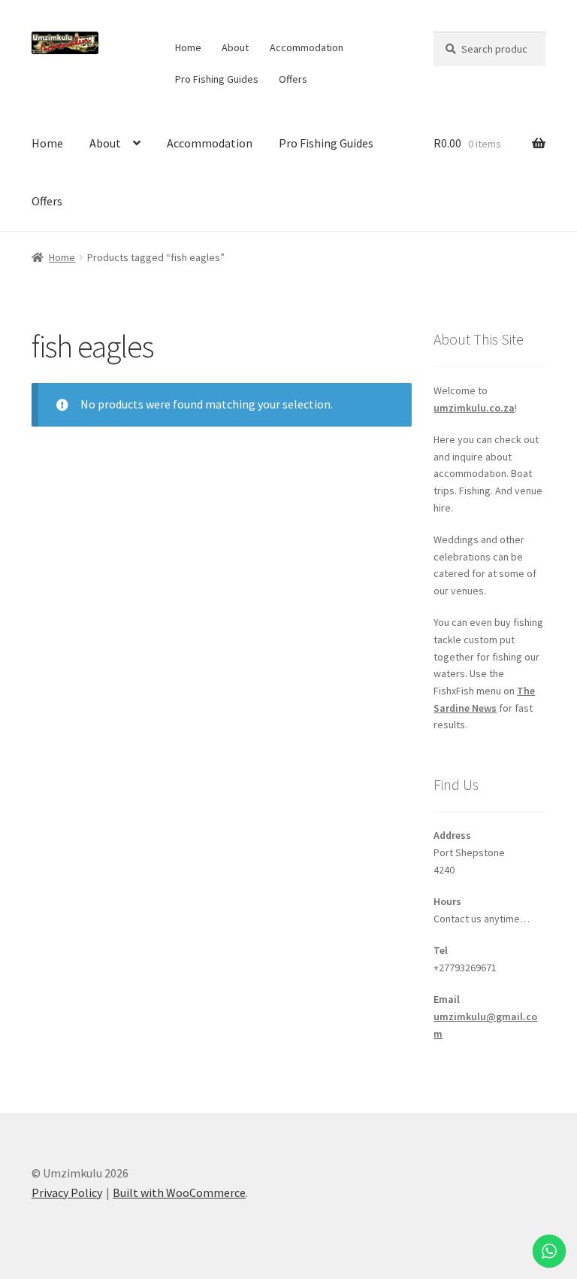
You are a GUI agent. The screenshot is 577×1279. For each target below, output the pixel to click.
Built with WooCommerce (179, 1192)
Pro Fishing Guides (216, 79)
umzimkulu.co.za (474, 408)
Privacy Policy (67, 1192)
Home (188, 47)
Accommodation (306, 47)
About (235, 47)
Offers (293, 79)
